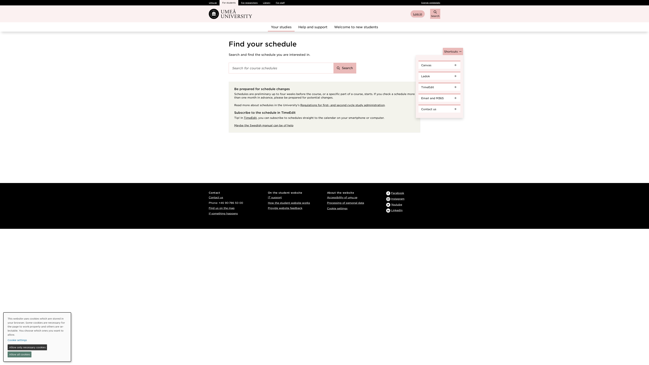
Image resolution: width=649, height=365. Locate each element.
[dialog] (37, 337)
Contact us (428, 109)
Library (266, 2)
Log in (417, 14)
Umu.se (213, 2)
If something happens (223, 213)
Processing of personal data (345, 202)
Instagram (397, 198)
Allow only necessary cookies (27, 347)
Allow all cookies (19, 354)
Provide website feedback (285, 208)
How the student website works (289, 202)
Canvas (426, 65)
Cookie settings (337, 208)
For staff (280, 2)
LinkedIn (397, 210)
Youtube (396, 204)
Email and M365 (432, 98)
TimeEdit (427, 87)
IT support (275, 197)
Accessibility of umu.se (342, 197)
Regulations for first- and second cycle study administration (342, 105)
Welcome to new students (356, 27)
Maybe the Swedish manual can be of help (263, 125)
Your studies (281, 27)
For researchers (249, 2)
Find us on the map (222, 208)
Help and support (312, 27)
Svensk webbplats (430, 2)
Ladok (425, 76)
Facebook (397, 192)
